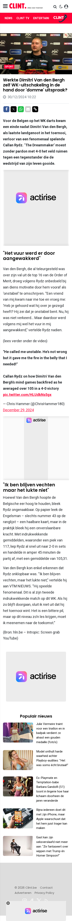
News (8, 18)
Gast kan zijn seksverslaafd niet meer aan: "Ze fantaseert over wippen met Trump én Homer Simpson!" (52, 846)
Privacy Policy (44, 893)
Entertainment (45, 18)
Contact (46, 887)
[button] (55, 6)
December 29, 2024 (18, 410)
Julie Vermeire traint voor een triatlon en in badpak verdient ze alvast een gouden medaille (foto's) (50, 733)
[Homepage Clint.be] (26, 6)
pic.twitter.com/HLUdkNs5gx (27, 395)
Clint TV (22, 18)
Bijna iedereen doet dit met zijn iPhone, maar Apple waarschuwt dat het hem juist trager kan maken (51, 819)
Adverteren (23, 893)
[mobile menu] (5, 6)
